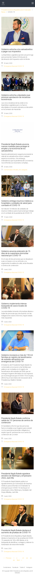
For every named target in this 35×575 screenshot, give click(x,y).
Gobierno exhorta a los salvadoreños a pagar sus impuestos (16, 50)
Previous (8, 558)
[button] (33, 3)
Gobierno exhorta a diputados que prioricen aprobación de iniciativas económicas (15, 97)
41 (23, 558)
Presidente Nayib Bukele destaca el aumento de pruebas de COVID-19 (16, 531)
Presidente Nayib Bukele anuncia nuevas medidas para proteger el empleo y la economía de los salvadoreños (15, 147)
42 (27, 558)
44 (14, 560)
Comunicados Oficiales (11, 170)
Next (18, 560)
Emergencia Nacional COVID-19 (14, 66)
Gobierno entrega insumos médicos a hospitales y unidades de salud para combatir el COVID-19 (17, 203)
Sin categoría (23, 170)
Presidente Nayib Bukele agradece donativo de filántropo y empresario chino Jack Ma (16, 476)
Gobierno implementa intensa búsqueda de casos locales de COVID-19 (14, 306)
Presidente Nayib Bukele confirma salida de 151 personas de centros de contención (17, 420)
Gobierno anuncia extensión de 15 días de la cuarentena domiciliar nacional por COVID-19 (15, 253)
